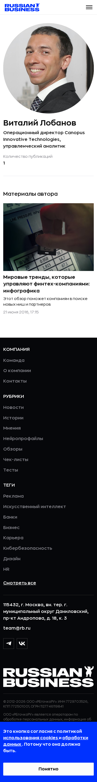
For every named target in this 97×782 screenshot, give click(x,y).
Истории (13, 418)
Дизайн (11, 559)
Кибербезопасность (27, 548)
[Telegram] (8, 643)
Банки (10, 517)
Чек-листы (15, 460)
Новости (13, 407)
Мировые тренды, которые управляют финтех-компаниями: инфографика (46, 284)
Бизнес (11, 528)
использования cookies (31, 738)
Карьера (13, 538)
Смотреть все (19, 583)
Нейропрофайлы (23, 439)
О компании (17, 371)
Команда (14, 360)
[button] (89, 7)
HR (6, 569)
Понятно (48, 769)
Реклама (13, 496)
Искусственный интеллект (34, 507)
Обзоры (12, 449)
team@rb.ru (16, 628)
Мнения (12, 428)
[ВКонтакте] (22, 643)
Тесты (10, 470)
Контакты (15, 381)
